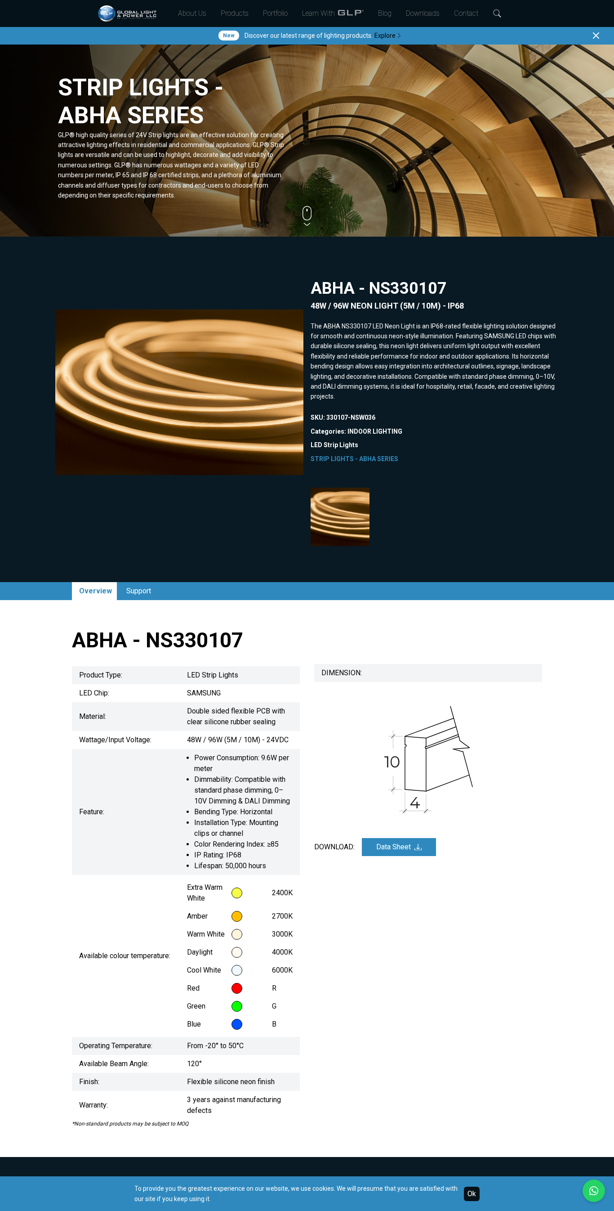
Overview (95, 591)
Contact (466, 13)
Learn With (318, 13)
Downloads (423, 13)
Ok (471, 1193)
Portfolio (275, 13)
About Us (192, 13)
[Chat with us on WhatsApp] (594, 1191)
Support (138, 591)
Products (235, 13)
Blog (385, 13)
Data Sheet (393, 847)
